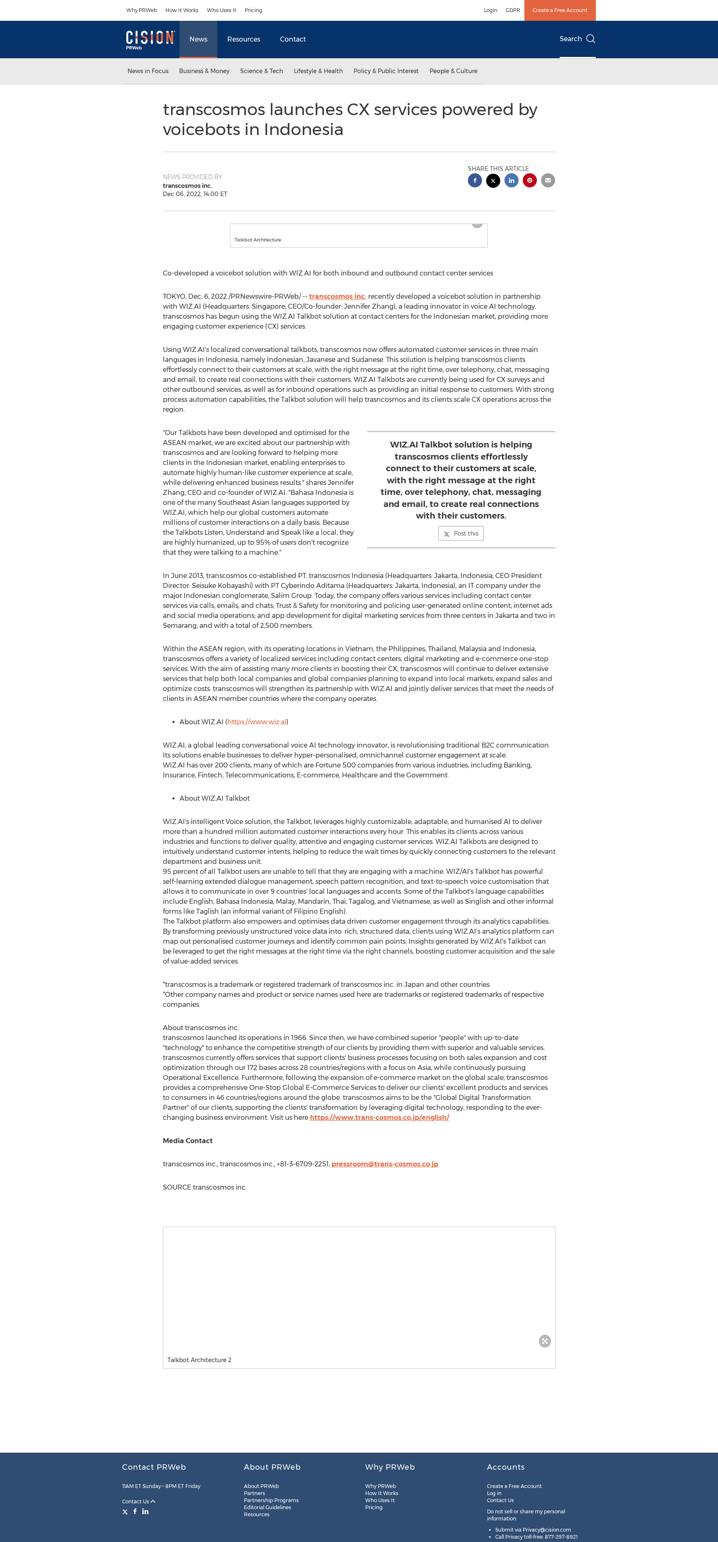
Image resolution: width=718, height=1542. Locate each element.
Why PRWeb (141, 10)
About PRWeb (261, 1486)
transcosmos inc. (337, 305)
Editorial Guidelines (267, 1507)
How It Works (182, 10)
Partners (254, 1493)
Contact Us (136, 1501)
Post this (466, 542)
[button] (359, 228)
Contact (293, 39)
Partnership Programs (271, 1500)
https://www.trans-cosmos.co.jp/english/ (379, 1126)
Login (490, 10)
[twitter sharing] (493, 182)
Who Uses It (221, 10)
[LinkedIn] (145, 1511)
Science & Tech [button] (261, 71)
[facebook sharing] (475, 181)
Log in (494, 1493)
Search (571, 39)
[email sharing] (548, 181)
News (198, 39)
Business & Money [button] (204, 71)
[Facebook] (135, 1511)
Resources (243, 39)
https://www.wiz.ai (256, 730)
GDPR (513, 10)
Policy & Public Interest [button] (386, 71)
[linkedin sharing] (511, 181)
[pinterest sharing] (530, 181)
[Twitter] (126, 1511)
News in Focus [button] (148, 71)
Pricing (253, 10)
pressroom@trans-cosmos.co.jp (385, 1172)
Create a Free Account (560, 10)
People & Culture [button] (453, 71)
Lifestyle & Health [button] (318, 71)
